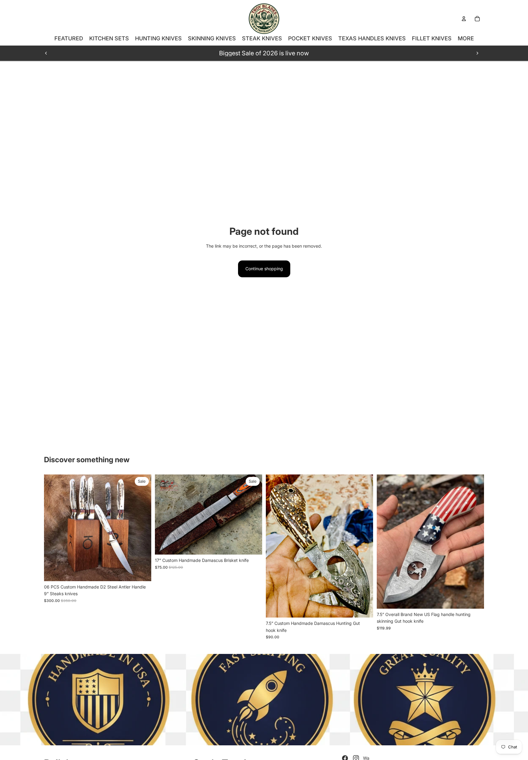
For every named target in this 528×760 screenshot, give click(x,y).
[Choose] (141, 571)
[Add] (252, 545)
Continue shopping (264, 268)
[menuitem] (466, 38)
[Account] (464, 18)
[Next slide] (477, 53)
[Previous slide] (46, 53)
